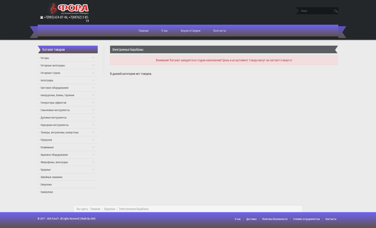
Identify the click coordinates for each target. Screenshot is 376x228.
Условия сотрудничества (306, 219)
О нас (164, 30)
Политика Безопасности (274, 219)
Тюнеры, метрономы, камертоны (60, 132)
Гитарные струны (50, 72)
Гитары (45, 58)
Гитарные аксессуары (53, 65)
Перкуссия (46, 139)
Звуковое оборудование (54, 154)
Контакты (219, 30)
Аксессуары (47, 80)
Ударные (46, 169)
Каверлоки (47, 192)
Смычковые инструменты (55, 110)
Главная (143, 30)
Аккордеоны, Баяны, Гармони (57, 95)
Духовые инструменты (54, 117)
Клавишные (47, 147)
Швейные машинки (51, 177)
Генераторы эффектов (53, 102)
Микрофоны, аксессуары (54, 162)
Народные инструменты (55, 125)
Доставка (251, 219)
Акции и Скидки (190, 30)
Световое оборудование (55, 87)
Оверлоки (46, 184)
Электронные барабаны (134, 209)
